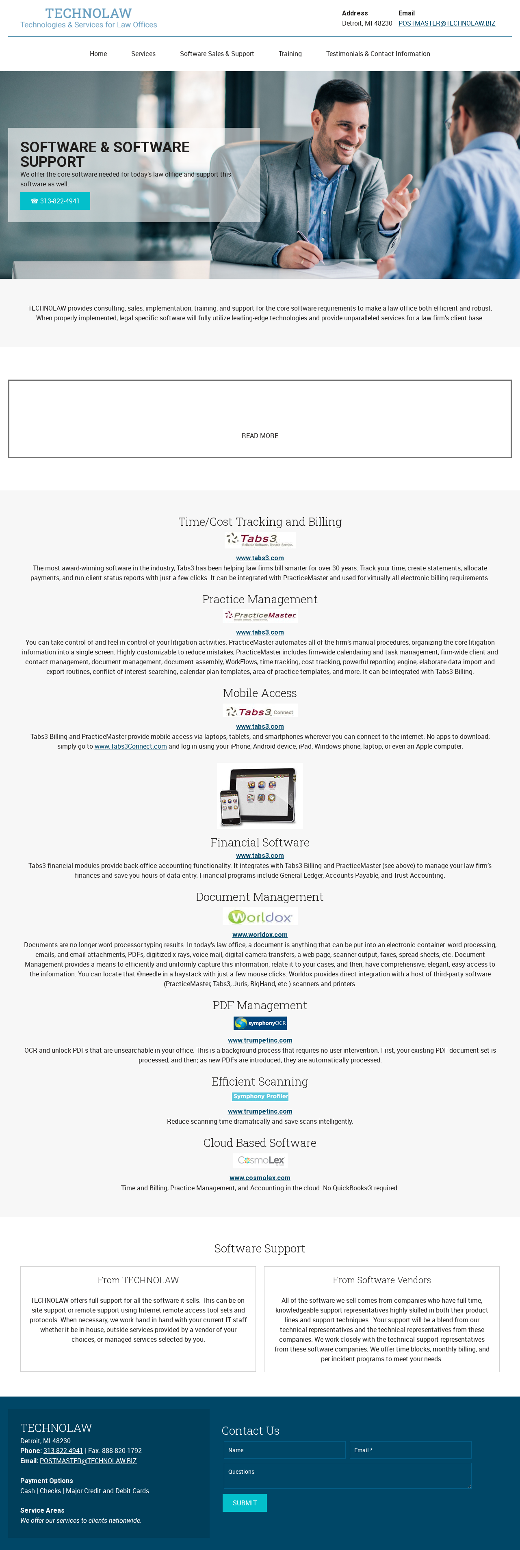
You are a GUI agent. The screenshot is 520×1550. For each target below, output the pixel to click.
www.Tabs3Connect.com (131, 746)
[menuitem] (98, 54)
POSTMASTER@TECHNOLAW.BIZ (447, 23)
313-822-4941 (63, 1450)
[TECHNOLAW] (88, 18)
